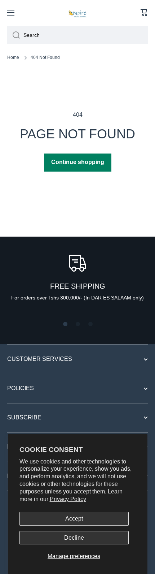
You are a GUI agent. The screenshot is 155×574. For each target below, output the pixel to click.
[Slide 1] (65, 324)
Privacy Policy (68, 499)
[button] (144, 12)
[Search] (13, 35)
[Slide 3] (90, 324)
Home (13, 57)
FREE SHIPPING (77, 286)
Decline (74, 538)
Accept (74, 518)
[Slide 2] (78, 324)
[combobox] (77, 35)
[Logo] (77, 13)
